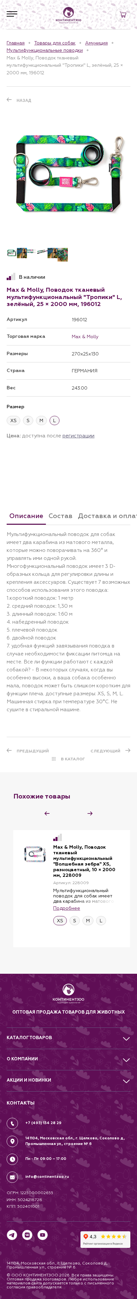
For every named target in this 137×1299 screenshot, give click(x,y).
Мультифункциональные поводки (45, 50)
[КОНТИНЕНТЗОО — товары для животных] (68, 15)
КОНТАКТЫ (21, 1103)
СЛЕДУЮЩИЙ (105, 751)
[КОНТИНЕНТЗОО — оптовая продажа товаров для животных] (68, 996)
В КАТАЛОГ (73, 759)
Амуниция (96, 42)
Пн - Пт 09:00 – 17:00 (45, 1159)
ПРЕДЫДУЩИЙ (33, 751)
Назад (24, 100)
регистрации (78, 435)
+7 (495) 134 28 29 (43, 1123)
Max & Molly (85, 336)
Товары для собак (54, 42)
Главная (16, 42)
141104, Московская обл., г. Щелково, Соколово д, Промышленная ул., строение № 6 (75, 1141)
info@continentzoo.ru (47, 1177)
